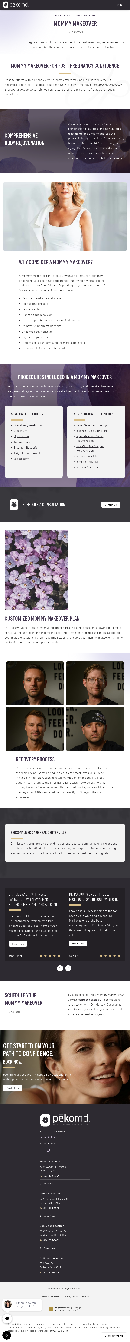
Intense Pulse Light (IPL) (92, 430)
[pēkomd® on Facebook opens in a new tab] (41, 1150)
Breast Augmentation (28, 425)
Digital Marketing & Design (68, 1308)
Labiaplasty (21, 458)
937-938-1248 (60, 1330)
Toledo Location (50, 1161)
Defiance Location (51, 1258)
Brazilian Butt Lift (25, 447)
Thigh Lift (20, 453)
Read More (18, 943)
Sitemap (85, 1296)
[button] (6, 1335)
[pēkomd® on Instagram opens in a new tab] (48, 1150)
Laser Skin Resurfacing (91, 425)
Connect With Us (114, 1335)
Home (58, 15)
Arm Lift (38, 453)
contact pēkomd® (90, 999)
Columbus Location (52, 1225)
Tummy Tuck (22, 442)
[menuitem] (41, 1150)
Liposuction (21, 436)
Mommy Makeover (86, 15)
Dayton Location (50, 1193)
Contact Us (111, 504)
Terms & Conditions (51, 1296)
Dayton (68, 15)
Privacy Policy (71, 1296)
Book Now (49, 1184)
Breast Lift (21, 430)
